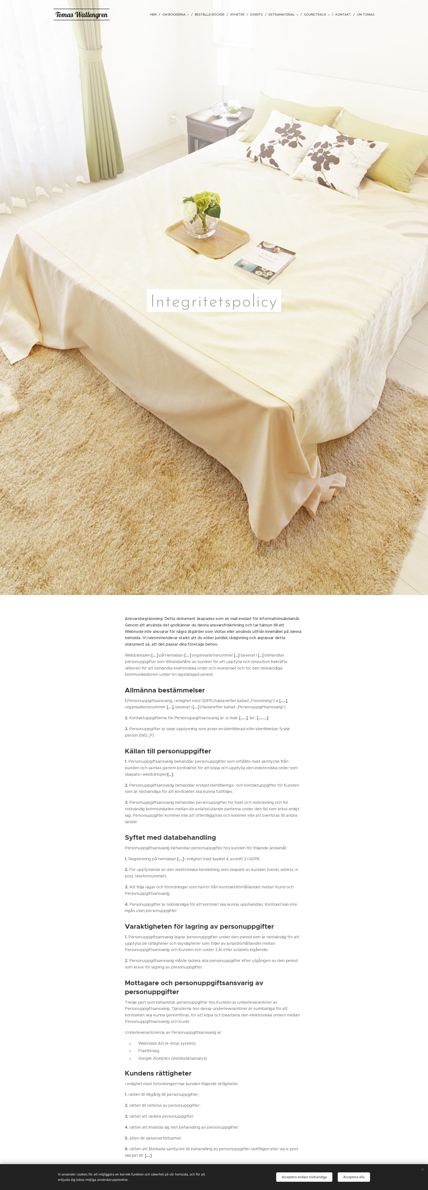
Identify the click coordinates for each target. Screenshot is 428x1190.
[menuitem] (154, 14)
